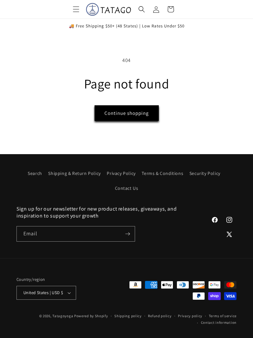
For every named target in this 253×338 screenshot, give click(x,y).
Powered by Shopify (91, 316)
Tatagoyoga (62, 316)
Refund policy (159, 316)
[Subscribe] (127, 234)
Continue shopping (126, 113)
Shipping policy (128, 316)
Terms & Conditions (162, 173)
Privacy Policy (121, 173)
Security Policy (204, 173)
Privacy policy (190, 316)
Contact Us (126, 188)
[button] (76, 9)
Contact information (219, 322)
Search (35, 173)
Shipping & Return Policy (74, 173)
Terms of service (223, 316)
